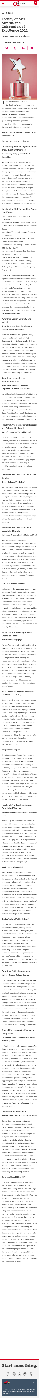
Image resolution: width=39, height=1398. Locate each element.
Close (34, 1384)
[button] (8, 48)
